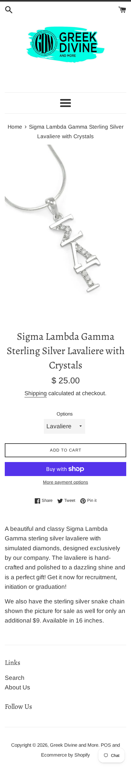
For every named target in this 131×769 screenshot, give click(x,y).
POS (106, 745)
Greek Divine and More (74, 745)
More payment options (65, 482)
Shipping (35, 393)
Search (14, 677)
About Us (17, 687)
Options (65, 414)
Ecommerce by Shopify (65, 755)
